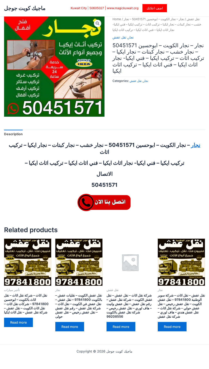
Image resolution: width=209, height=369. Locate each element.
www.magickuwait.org (122, 8)
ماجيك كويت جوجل (25, 8)
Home (116, 19)
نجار (130, 37)
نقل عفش (193, 19)
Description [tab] (13, 134)
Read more (18, 322)
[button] (154, 8)
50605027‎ (96, 8)
